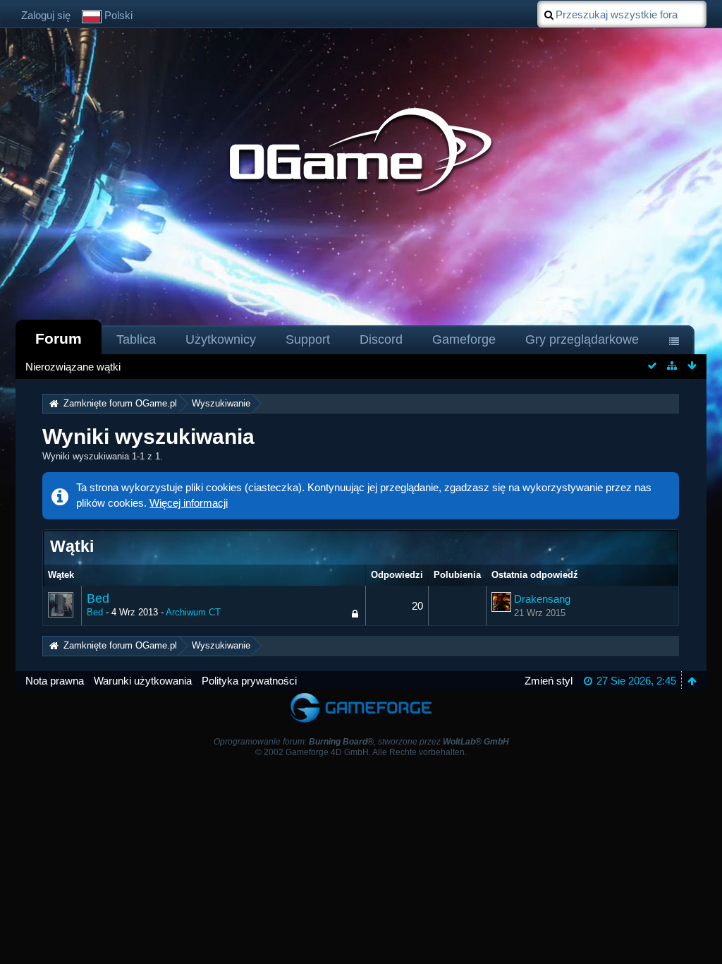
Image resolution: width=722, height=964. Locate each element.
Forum (58, 338)
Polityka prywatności (249, 681)
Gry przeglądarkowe (582, 339)
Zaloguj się (46, 15)
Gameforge (464, 339)
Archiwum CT (193, 612)
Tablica (136, 339)
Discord (381, 339)
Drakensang (542, 599)
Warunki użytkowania (143, 681)
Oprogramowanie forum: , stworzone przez (361, 742)
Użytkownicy (220, 339)
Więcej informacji (188, 503)
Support (308, 339)
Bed (98, 598)
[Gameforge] (361, 696)
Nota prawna (54, 681)
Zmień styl (549, 681)
